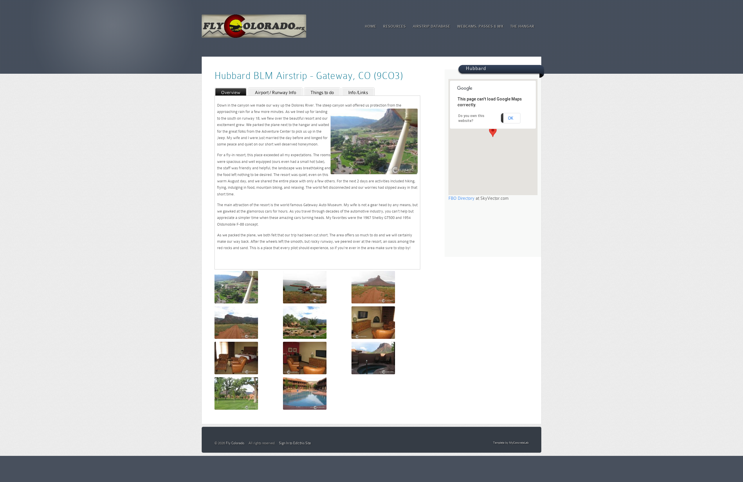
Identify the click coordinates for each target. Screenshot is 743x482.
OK (510, 118)
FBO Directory (461, 198)
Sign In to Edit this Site (295, 443)
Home (370, 26)
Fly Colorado (235, 443)
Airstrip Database (431, 26)
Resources (394, 26)
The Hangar (522, 26)
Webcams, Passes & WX (480, 26)
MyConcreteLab (519, 442)
